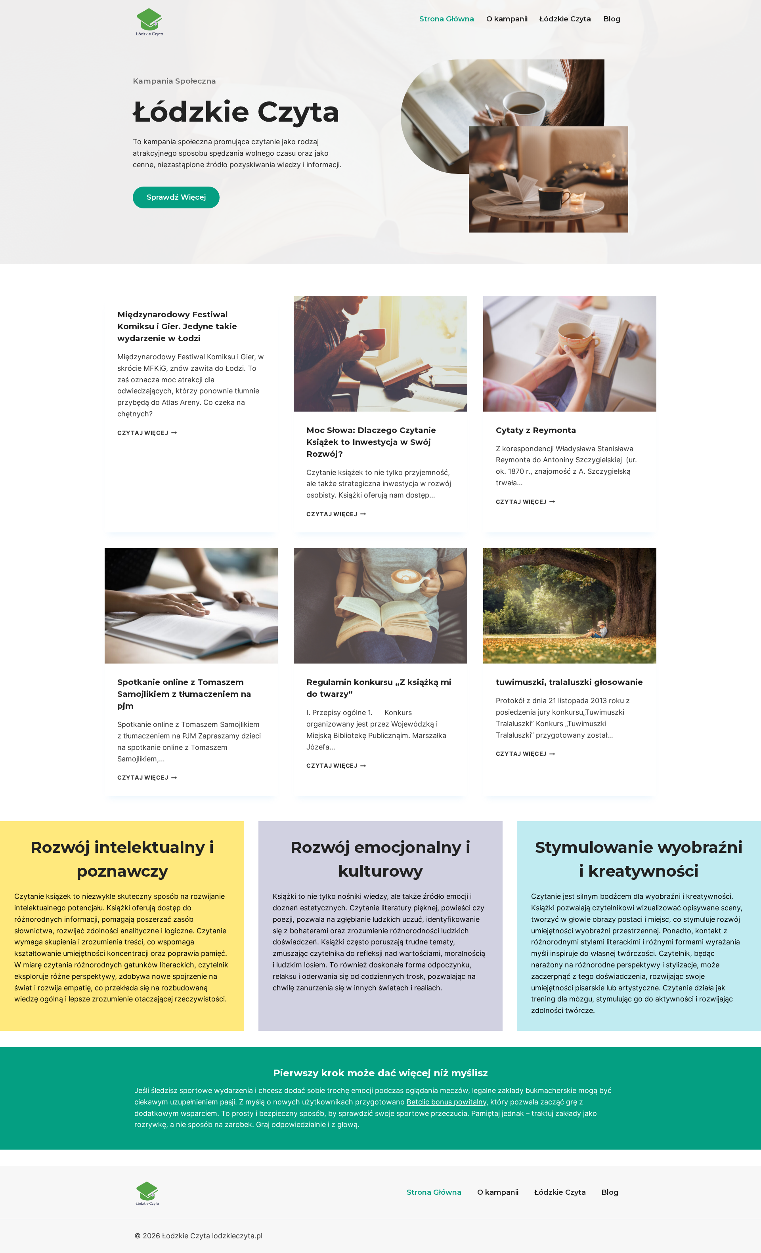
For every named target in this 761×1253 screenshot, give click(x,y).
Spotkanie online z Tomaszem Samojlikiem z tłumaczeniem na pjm (184, 694)
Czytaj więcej (147, 432)
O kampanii (507, 19)
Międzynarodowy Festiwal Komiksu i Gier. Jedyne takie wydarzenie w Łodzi (177, 326)
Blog (612, 19)
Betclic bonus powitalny (446, 1102)
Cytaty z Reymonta (536, 430)
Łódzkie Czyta (565, 19)
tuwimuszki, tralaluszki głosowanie (569, 682)
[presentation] (380, 354)
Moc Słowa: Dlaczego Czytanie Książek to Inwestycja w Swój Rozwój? (371, 442)
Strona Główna (446, 19)
